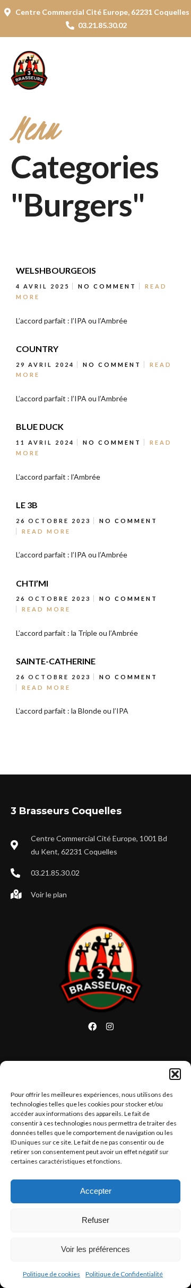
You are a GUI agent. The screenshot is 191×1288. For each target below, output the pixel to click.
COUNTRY (37, 349)
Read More (46, 531)
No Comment (107, 286)
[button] (175, 1074)
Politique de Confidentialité (124, 1274)
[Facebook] (92, 1026)
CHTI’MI (32, 583)
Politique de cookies (51, 1274)
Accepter (95, 1190)
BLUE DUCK (40, 426)
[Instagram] (109, 1026)
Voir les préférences (95, 1249)
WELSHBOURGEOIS (56, 270)
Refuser (95, 1219)
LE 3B (27, 505)
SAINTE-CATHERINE (56, 661)
